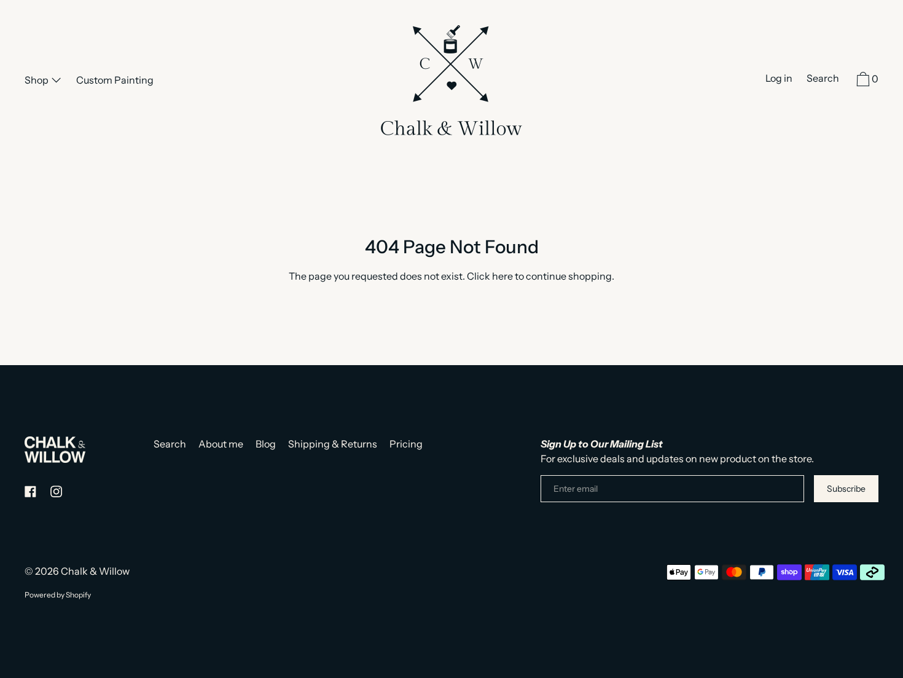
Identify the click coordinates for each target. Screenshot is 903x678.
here (502, 276)
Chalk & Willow (95, 571)
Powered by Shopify (58, 594)
